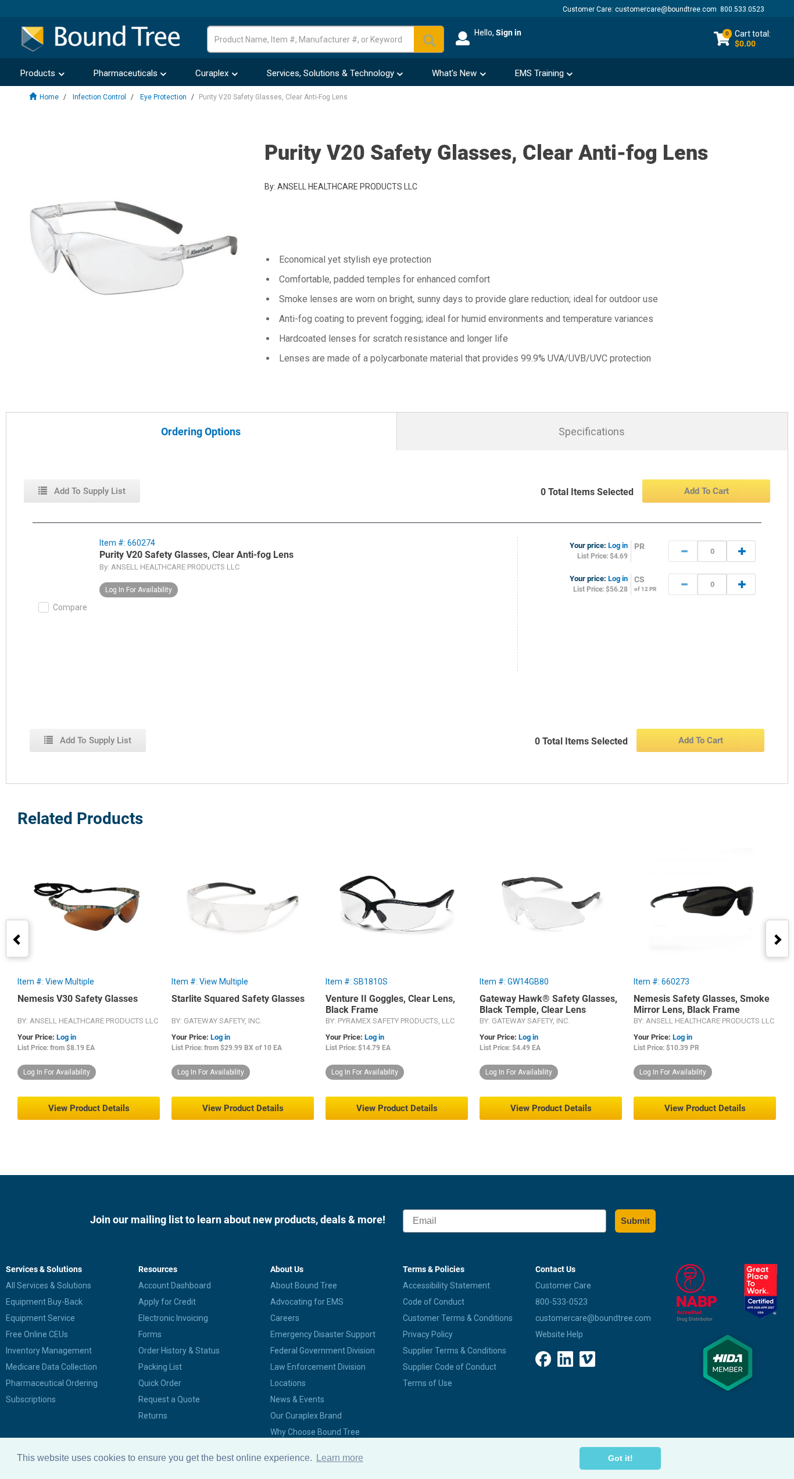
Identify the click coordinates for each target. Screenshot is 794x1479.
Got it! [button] (620, 1458)
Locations (288, 1383)
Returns (152, 1415)
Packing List (160, 1366)
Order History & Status (179, 1350)
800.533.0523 (742, 9)
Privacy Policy (428, 1334)
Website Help (559, 1334)
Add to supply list (89, 491)
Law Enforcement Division (318, 1366)
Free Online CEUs (37, 1334)
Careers (284, 1318)
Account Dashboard (174, 1285)
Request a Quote (169, 1399)
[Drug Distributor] (694, 1293)
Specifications (592, 431)
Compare (70, 607)
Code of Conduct (433, 1301)
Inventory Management (49, 1350)
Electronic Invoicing (173, 1318)
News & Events (297, 1399)
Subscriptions (31, 1399)
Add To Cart (706, 491)
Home (49, 97)
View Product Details (89, 1108)
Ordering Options (201, 432)
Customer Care (563, 1285)
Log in (618, 545)
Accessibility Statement (446, 1285)
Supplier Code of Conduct (449, 1366)
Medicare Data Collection (51, 1366)
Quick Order (159, 1383)
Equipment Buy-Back (44, 1301)
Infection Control (99, 97)
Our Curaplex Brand (306, 1415)
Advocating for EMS (307, 1301)
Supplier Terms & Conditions (454, 1350)
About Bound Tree (303, 1285)
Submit (635, 1221)
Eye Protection (163, 97)
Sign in (508, 32)
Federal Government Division (322, 1350)
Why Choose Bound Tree (315, 1432)
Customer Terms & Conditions (458, 1318)
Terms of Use (427, 1383)
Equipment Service (40, 1318)
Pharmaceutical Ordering (52, 1383)
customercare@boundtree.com (666, 9)
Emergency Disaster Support (322, 1334)
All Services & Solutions (48, 1285)
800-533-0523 (561, 1301)
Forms (150, 1334)
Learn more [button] (339, 1458)
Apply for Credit (167, 1301)
